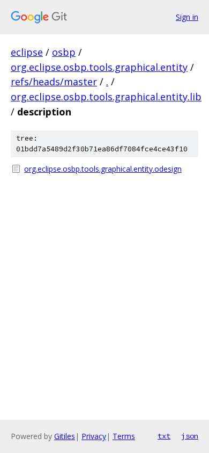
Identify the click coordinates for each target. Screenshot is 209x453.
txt (164, 436)
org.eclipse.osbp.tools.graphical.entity (99, 67)
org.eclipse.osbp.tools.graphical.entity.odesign (103, 169)
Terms (124, 436)
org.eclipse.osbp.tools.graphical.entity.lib (106, 96)
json (189, 436)
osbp (64, 52)
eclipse (27, 52)
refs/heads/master (54, 81)
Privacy (93, 436)
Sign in (187, 17)
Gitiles (64, 436)
